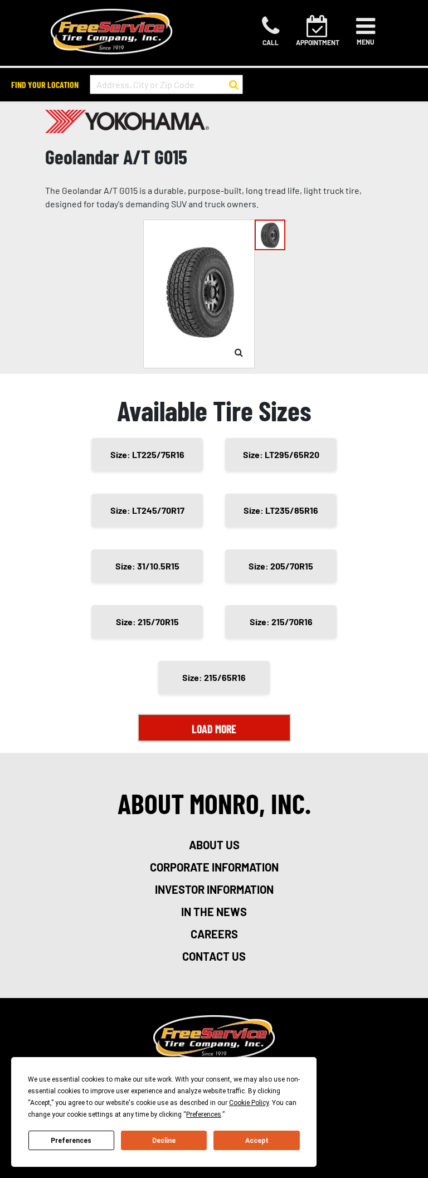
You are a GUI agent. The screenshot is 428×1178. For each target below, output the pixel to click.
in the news (214, 911)
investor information (214, 889)
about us (214, 844)
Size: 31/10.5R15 (147, 566)
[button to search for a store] (234, 84)
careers (214, 934)
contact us (214, 956)
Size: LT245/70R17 (147, 510)
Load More (214, 729)
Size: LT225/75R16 (147, 454)
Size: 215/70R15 (147, 621)
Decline (164, 1141)
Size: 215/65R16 (214, 677)
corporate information (214, 867)
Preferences (71, 1141)
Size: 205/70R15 (281, 566)
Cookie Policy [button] (249, 1103)
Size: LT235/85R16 (281, 510)
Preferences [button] (203, 1114)
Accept (257, 1141)
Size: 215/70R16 (281, 621)
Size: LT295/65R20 (281, 454)
